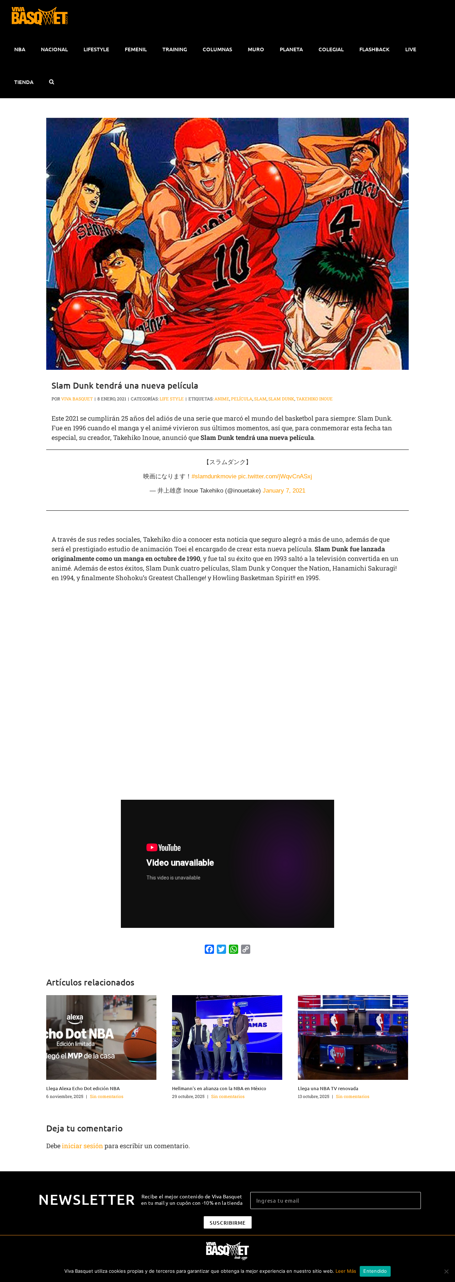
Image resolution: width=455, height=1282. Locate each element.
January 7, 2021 (284, 490)
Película (241, 398)
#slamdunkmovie (214, 476)
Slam (260, 398)
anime (221, 398)
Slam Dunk (281, 398)
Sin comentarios (106, 1096)
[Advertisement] (227, 639)
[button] (51, 81)
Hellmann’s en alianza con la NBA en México (219, 1088)
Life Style (172, 398)
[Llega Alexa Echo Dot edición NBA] (101, 1037)
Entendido (375, 1271)
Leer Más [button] (346, 1271)
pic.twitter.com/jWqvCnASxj (275, 476)
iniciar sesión (83, 1145)
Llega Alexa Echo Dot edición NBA (83, 1088)
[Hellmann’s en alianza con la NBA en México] (227, 1037)
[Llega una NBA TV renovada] (353, 1037)
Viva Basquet (77, 398)
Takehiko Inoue (314, 398)
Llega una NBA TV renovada (328, 1088)
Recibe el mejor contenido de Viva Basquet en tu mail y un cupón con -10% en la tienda (191, 1199)
